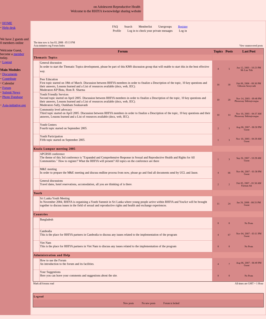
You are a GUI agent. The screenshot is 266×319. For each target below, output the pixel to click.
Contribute (9, 78)
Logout (7, 62)
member (19, 54)
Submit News (11, 92)
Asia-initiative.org (14, 105)
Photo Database (12, 97)
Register (183, 26)
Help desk (9, 27)
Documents (9, 74)
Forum (6, 88)
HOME (7, 23)
